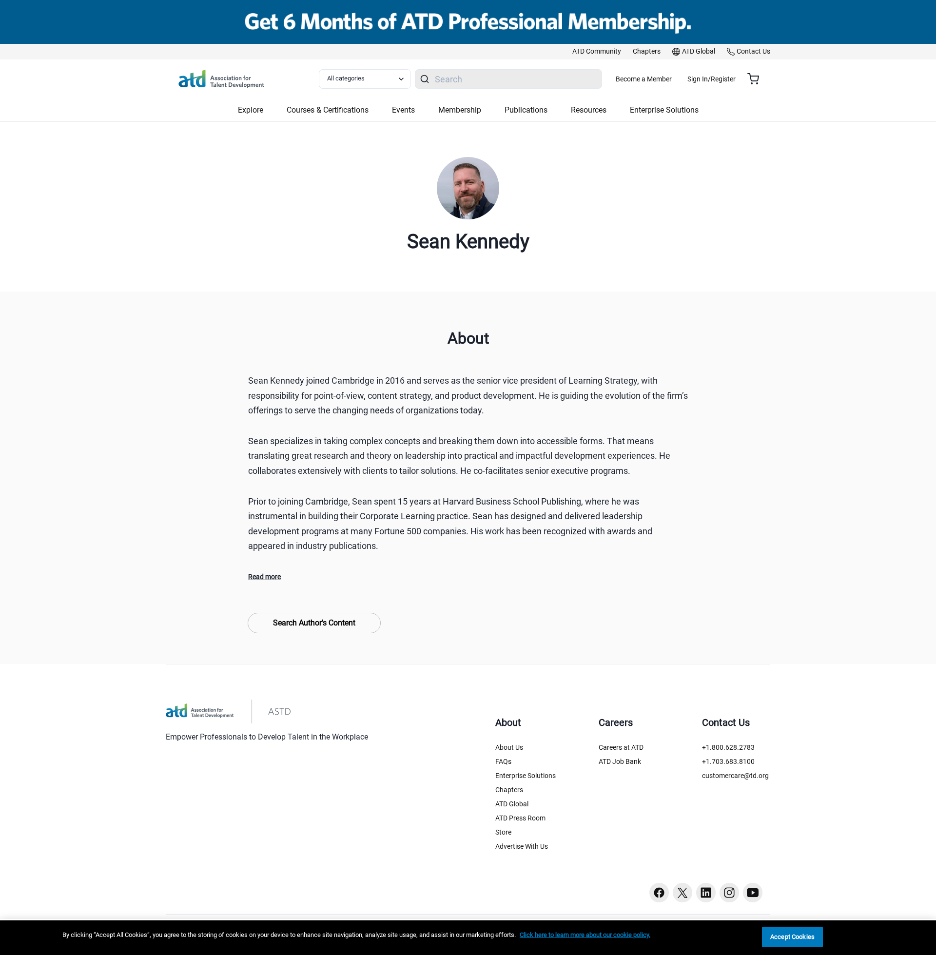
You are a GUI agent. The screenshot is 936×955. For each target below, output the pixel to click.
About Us (509, 747)
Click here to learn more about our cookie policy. (585, 934)
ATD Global (511, 804)
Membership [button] (459, 110)
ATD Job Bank (620, 761)
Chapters (509, 790)
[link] (596, 51)
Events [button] (403, 110)
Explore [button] (250, 110)
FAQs (503, 761)
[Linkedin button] (706, 892)
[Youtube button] (752, 892)
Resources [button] (588, 110)
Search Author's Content (314, 622)
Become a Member (644, 79)
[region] (468, 937)
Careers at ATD (621, 747)
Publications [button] (526, 110)
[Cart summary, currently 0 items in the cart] (756, 79)
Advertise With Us (521, 846)
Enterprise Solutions (525, 776)
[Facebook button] (659, 892)
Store (503, 832)
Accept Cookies (792, 936)
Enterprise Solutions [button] (664, 110)
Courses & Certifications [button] (328, 110)
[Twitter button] (682, 892)
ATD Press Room (520, 818)
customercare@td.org (735, 776)
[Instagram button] (729, 892)
